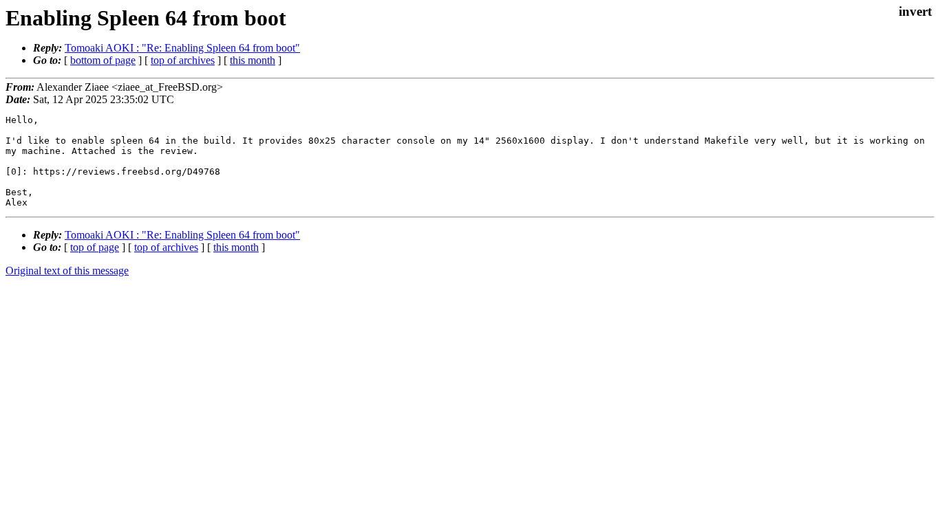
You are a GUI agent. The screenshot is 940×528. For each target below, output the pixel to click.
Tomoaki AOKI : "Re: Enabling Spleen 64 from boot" (182, 48)
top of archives (183, 60)
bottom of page (103, 60)
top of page (94, 247)
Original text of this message (67, 270)
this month (252, 60)
